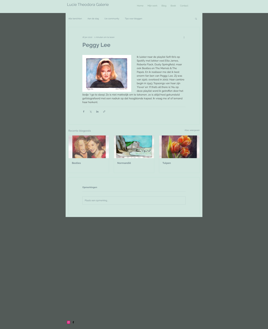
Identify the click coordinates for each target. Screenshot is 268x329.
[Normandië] (134, 146)
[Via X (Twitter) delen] (90, 111)
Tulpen (166, 162)
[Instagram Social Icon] (68, 322)
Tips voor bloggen (133, 18)
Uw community (111, 18)
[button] (196, 18)
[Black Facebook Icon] (73, 322)
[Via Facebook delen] (83, 111)
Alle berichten (75, 18)
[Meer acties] (184, 37)
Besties (76, 162)
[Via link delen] (104, 111)
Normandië (124, 162)
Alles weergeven (192, 130)
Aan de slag (93, 18)
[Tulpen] (179, 146)
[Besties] (89, 146)
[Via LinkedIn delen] (97, 111)
